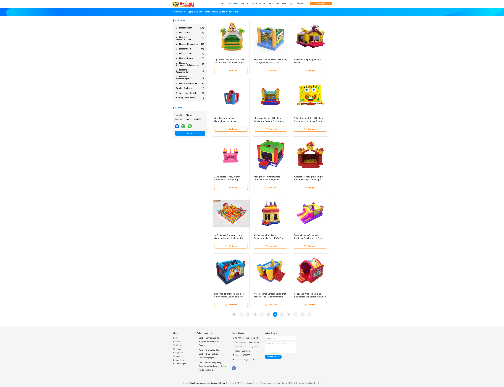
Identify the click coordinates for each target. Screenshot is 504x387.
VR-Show (177, 345)
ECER (319, 383)
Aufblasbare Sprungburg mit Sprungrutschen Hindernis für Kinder (228, 238)
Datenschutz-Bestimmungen (179, 362)
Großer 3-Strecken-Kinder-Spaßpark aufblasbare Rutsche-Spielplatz (211, 354)
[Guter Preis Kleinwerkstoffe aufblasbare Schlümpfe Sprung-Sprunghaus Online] (270, 96)
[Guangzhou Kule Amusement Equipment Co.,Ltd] (183, 4)
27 (261, 314)
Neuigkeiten (178, 353)
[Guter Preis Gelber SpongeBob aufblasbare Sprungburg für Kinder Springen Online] (310, 96)
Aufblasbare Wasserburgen (190, 78)
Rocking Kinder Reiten (190, 98)
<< (234, 314)
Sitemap (176, 356)
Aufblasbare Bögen (190, 58)
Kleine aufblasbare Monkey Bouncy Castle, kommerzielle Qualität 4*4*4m (270, 62)
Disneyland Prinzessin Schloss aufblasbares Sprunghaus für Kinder (229, 297)
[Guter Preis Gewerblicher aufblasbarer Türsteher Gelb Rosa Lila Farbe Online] (310, 213)
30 (282, 314)
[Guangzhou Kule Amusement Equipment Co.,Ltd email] (177, 126)
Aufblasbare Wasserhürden (190, 71)
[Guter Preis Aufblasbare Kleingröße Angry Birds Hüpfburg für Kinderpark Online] (310, 155)
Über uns (177, 349)
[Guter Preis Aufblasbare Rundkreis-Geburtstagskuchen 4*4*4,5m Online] (270, 213)
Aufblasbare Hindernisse (190, 44)
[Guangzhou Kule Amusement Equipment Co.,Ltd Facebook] (234, 368)
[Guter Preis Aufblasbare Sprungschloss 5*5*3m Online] (310, 37)
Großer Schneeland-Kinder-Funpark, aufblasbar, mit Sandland (211, 341)
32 (296, 314)
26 (255, 314)
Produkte (177, 342)
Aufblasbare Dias (190, 33)
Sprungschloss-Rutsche (190, 93)
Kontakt (190, 133)
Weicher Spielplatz (190, 88)
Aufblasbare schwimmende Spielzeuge (190, 64)
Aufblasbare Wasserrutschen (190, 38)
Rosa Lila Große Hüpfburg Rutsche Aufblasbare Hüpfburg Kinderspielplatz (212, 366)
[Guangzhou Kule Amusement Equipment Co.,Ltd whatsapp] (183, 126)
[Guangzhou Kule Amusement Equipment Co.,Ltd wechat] (190, 126)
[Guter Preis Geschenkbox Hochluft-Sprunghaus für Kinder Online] (231, 96)
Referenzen (321, 3)
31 (289, 314)
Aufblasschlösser (190, 28)
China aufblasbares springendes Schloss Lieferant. (204, 383)
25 (248, 314)
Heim (175, 338)
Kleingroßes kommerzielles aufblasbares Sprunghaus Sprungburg (267, 180)
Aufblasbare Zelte (190, 54)
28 (268, 314)
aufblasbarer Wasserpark (190, 83)
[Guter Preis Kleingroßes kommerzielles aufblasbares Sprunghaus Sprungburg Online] (270, 155)
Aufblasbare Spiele (190, 49)
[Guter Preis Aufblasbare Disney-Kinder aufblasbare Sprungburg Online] (231, 155)
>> (309, 314)
